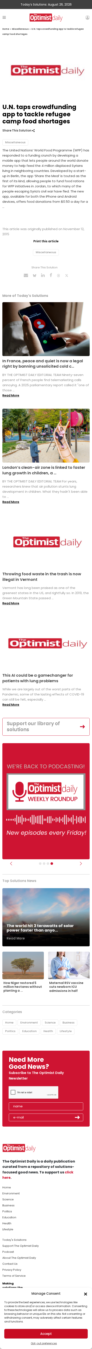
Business (68, 1023)
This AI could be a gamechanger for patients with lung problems (37, 678)
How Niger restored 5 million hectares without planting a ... (22, 987)
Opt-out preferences (44, 1343)
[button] (85, 1293)
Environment (29, 1023)
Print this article (46, 241)
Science (50, 1023)
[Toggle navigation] (4, 17)
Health (48, 1031)
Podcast (8, 1252)
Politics (10, 1031)
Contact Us (10, 1264)
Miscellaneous (20, 29)
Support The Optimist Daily (20, 1246)
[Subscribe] (40, 863)
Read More (10, 395)
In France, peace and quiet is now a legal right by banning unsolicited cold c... (42, 363)
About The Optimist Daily (19, 1258)
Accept (46, 1333)
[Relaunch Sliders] (51, 863)
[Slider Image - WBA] (44, 863)
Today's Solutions (14, 1240)
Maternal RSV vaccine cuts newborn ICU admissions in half (66, 987)
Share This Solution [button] (17, 131)
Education (29, 1031)
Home (5, 29)
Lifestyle (66, 1031)
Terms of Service (14, 1276)
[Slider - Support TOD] (48, 863)
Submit (77, 1117)
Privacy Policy (11, 1270)
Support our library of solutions (33, 726)
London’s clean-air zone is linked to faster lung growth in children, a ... (43, 470)
